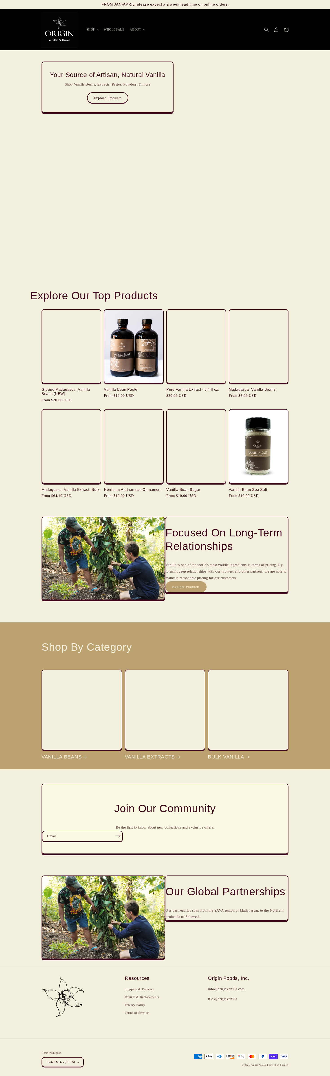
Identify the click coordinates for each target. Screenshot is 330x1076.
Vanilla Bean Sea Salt (248, 490)
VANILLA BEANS (62, 757)
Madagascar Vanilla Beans (252, 389)
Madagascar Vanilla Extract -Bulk (70, 490)
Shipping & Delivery (139, 989)
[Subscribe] (118, 836)
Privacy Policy (135, 1005)
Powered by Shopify (277, 1065)
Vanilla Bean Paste (120, 389)
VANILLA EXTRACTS (150, 757)
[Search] (266, 30)
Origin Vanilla (258, 1065)
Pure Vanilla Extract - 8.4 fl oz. (192, 389)
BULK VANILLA (226, 757)
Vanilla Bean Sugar (183, 490)
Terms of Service (137, 1012)
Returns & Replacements (142, 997)
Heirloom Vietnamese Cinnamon (132, 490)
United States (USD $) (60, 1062)
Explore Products (107, 98)
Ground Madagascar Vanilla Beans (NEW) (66, 392)
